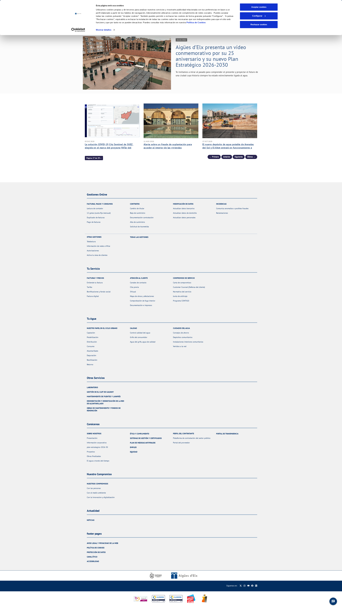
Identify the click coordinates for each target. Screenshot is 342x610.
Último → (251, 157)
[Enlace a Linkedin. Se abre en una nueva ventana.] (256, 585)
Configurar (257, 16)
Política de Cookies (196, 22)
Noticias (90, 520)
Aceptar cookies (258, 7)
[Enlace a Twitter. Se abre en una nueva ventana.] (241, 585)
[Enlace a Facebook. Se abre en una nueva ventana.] (252, 585)
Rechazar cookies (258, 24)
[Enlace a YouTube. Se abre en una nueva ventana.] (248, 585)
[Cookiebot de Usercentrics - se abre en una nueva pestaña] (78, 30)
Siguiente (239, 157)
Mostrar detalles (103, 30)
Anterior (226, 157)
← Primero (214, 157)
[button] (94, 158)
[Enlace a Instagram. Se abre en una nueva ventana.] (245, 585)
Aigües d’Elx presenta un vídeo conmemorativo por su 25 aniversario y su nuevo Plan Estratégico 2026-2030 (211, 56)
